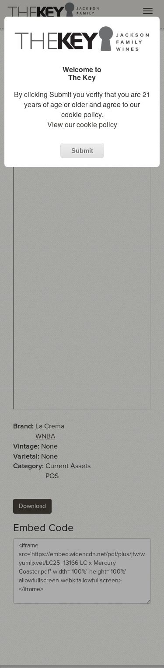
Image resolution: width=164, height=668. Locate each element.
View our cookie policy (82, 124)
